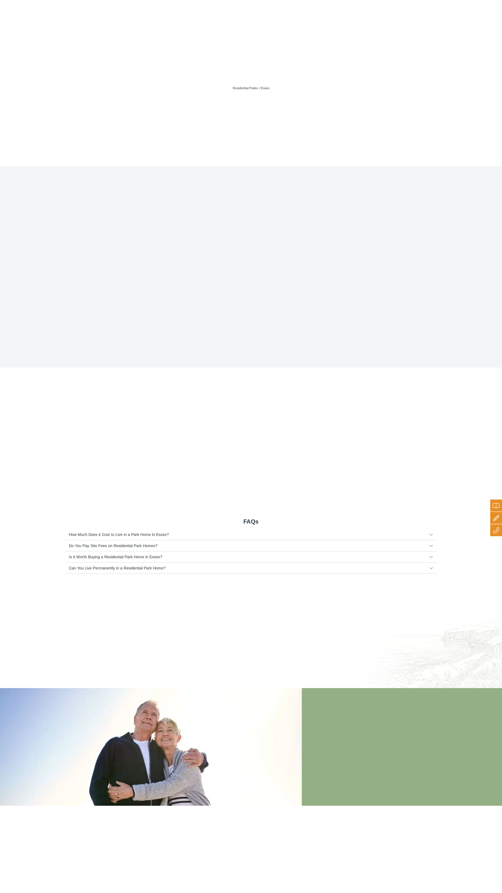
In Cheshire (282, 434)
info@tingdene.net (457, 3)
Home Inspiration (180, 13)
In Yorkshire (283, 467)
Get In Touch (234, 13)
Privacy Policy (225, 831)
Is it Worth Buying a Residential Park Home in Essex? (115, 557)
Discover (209, 13)
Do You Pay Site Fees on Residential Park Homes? (113, 546)
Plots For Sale (83, 13)
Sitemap (222, 852)
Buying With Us (147, 13)
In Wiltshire (330, 458)
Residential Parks (245, 88)
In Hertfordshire (334, 442)
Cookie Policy (225, 836)
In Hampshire (284, 442)
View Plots (271, 231)
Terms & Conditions (229, 841)
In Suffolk (281, 458)
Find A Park (55, 13)
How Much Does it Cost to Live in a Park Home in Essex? (119, 534)
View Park (238, 231)
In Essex (328, 434)
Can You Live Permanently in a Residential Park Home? (117, 568)
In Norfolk (329, 450)
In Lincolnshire (285, 450)
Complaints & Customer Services (237, 846)
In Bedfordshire (286, 418)
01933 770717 (488, 3)
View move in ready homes (321, 231)
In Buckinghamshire (290, 426)
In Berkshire (331, 418)
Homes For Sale (115, 13)
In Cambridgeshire (336, 426)
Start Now (417, 859)
